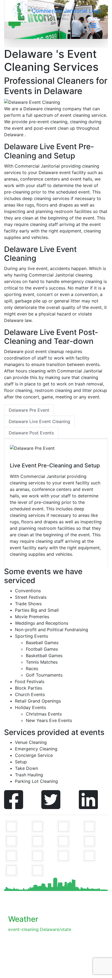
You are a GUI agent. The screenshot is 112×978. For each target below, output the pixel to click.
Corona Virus (40, 970)
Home (14, 964)
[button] (93, 26)
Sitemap (31, 964)
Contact (16, 970)
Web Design (68, 970)
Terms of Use (72, 964)
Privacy (49, 964)
